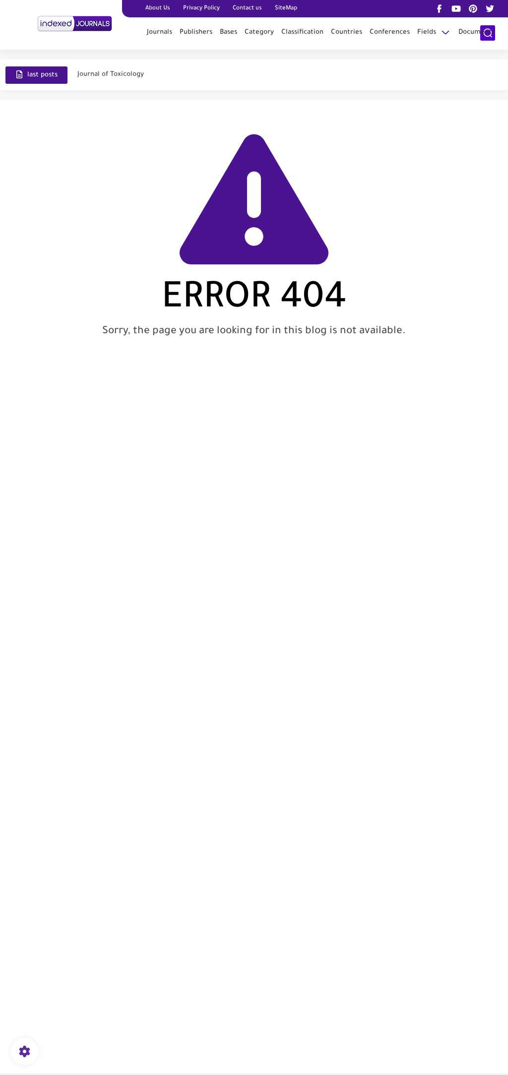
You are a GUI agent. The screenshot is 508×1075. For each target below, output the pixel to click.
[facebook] (439, 8)
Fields (426, 32)
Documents (476, 32)
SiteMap (286, 8)
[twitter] (490, 8)
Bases (228, 32)
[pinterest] (473, 8)
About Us (157, 8)
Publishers (196, 32)
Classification (302, 32)
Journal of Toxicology (110, 74)
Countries (346, 32)
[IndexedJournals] (75, 24)
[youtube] (456, 8)
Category (259, 32)
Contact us (247, 8)
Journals (159, 32)
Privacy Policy (201, 8)
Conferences (390, 32)
